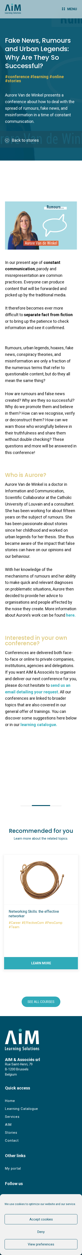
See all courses (41, 1002)
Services (12, 1117)
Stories (11, 1133)
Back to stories (25, 140)
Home (10, 1101)
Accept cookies (41, 1219)
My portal (13, 1168)
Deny (41, 1232)
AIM (8, 1125)
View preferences (41, 1244)
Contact (12, 1140)
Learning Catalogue (21, 1109)
